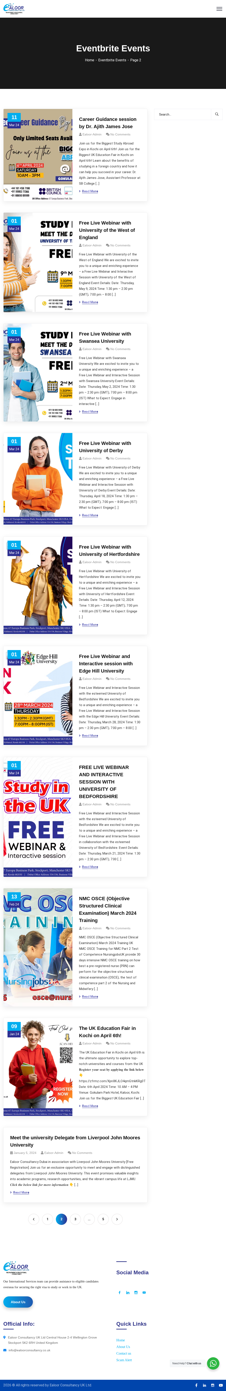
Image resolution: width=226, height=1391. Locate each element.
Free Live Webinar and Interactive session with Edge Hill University (106, 664)
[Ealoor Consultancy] (14, 8)
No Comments (120, 134)
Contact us (123, 1353)
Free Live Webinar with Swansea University (105, 337)
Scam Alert (124, 1360)
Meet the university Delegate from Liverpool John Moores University (75, 1141)
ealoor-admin (92, 134)
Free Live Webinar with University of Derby (105, 447)
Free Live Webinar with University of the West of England (107, 230)
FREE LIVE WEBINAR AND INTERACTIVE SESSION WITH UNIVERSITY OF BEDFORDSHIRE (104, 782)
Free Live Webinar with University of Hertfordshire (109, 550)
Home (89, 60)
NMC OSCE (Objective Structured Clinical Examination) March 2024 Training (107, 909)
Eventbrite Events (112, 60)
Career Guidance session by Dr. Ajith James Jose (107, 122)
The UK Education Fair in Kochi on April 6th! (107, 1031)
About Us (123, 1347)
